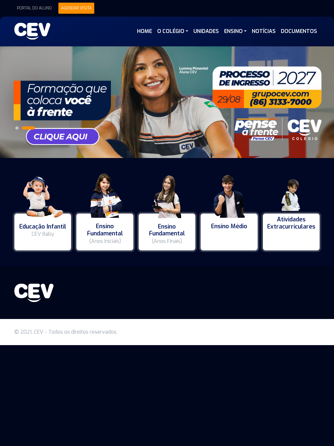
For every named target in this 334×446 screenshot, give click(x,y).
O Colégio (170, 31)
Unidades (206, 31)
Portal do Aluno (34, 8)
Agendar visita (76, 8)
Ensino (233, 31)
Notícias (264, 31)
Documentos (299, 31)
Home (144, 31)
